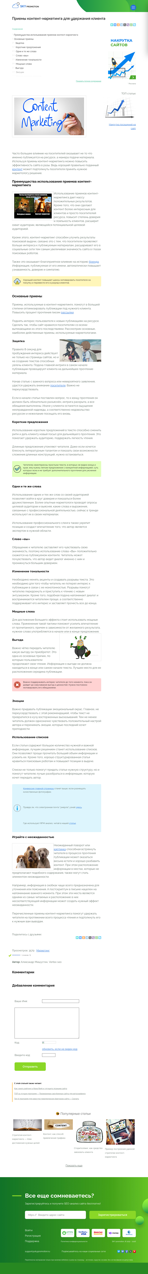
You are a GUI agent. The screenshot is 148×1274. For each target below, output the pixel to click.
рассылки (67, 312)
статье (72, 823)
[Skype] (134, 25)
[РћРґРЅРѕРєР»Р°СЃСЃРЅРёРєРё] (118, 25)
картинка (60, 849)
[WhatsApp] (131, 25)
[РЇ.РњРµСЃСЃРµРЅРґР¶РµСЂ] (111, 25)
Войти (28, 1230)
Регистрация (33, 1235)
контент (17, 169)
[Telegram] (121, 25)
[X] (124, 25)
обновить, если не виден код (59, 1048)
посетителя (57, 385)
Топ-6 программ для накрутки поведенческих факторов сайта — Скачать (46, 1099)
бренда (94, 261)
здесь (79, 807)
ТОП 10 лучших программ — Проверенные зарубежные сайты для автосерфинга (50, 1094)
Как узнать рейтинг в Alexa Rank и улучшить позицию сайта (40, 1088)
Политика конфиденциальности (74, 1241)
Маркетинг (43, 950)
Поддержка (32, 1241)
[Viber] (128, 25)
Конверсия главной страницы (38, 788)
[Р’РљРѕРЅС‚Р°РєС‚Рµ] (115, 25)
